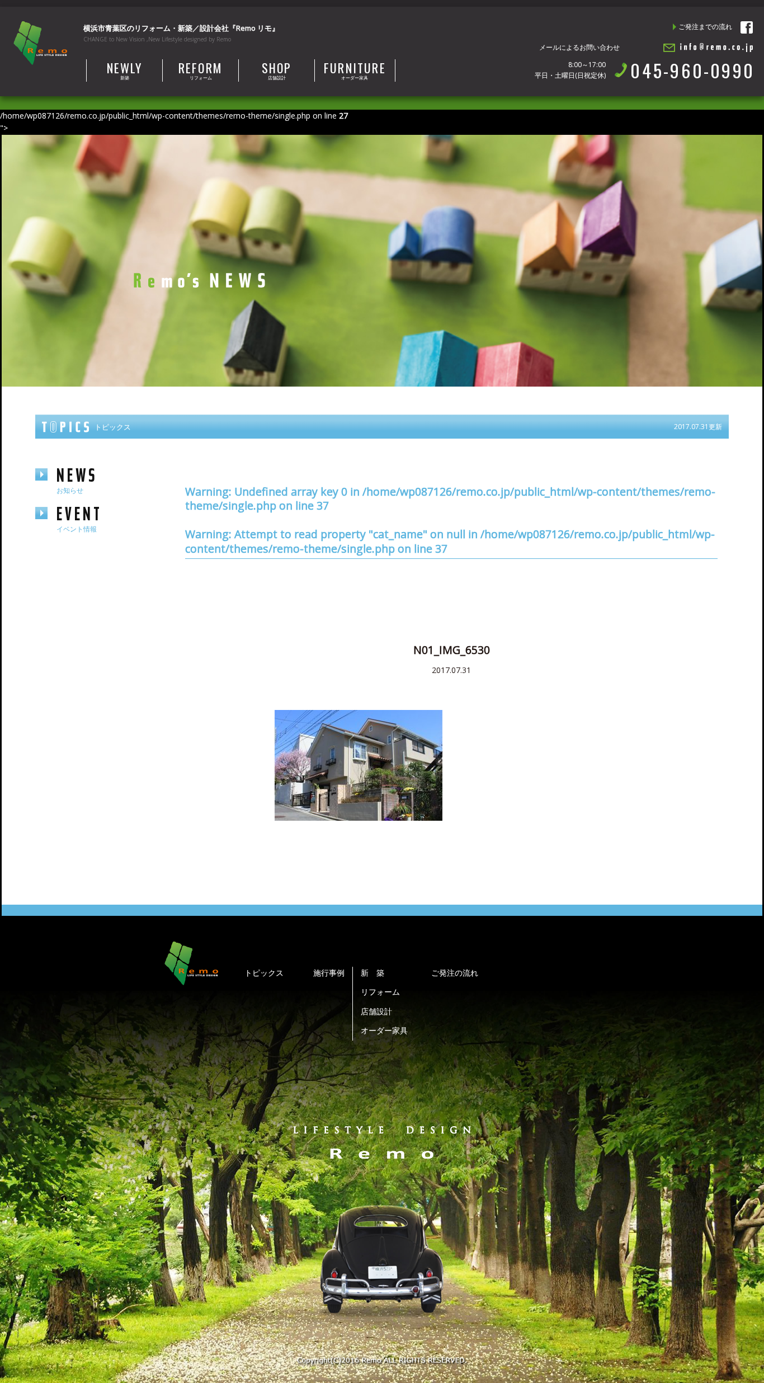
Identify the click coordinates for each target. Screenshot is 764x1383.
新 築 (372, 972)
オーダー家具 (355, 70)
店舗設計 (277, 70)
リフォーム (200, 70)
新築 (125, 70)
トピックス (264, 972)
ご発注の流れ (454, 972)
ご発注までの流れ (705, 26)
